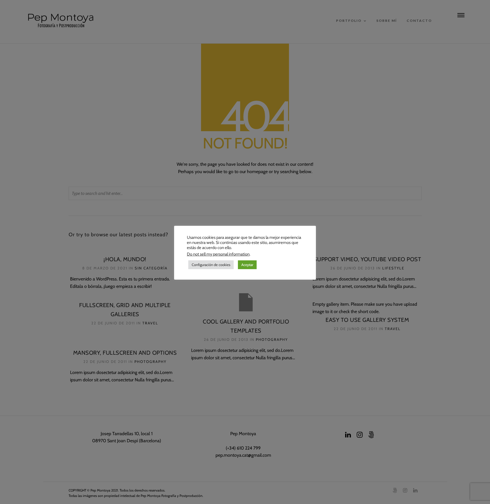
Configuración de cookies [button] (211, 264)
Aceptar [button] (247, 264)
